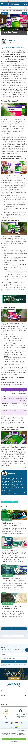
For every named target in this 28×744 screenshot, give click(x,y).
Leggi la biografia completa (9, 493)
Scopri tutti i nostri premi (14, 678)
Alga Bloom (6, 257)
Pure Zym (6, 356)
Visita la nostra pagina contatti (21, 717)
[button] (3, 41)
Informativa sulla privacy (21, 730)
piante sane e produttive (11, 64)
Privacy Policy (20, 664)
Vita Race (6, 271)
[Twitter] (24, 493)
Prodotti (14, 502)
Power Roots (7, 264)
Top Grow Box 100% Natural (15, 90)
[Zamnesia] (13, 4)
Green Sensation (7, 276)
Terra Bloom (6, 344)
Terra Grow (6, 337)
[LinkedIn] (22, 493)
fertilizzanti (22, 463)
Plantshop (5, 502)
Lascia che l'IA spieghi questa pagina (15, 47)
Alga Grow (6, 250)
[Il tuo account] (24, 4)
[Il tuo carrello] (26, 4)
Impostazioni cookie (14, 741)
